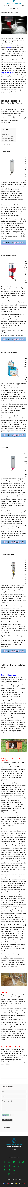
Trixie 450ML (5, 134)
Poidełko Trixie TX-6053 (8, 138)
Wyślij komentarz (7, 1119)
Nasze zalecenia (6, 133)
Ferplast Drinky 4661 (7, 73)
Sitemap (14, 1149)
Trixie (9, 47)
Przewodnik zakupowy (8, 140)
